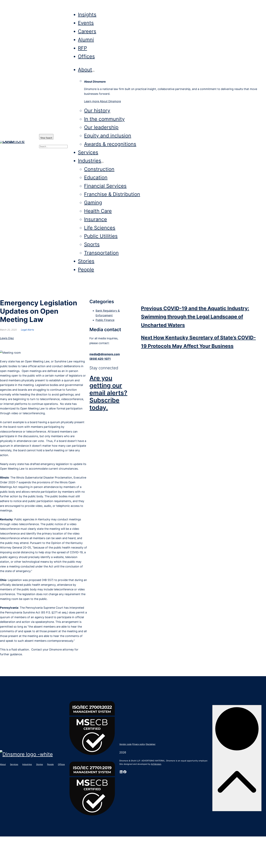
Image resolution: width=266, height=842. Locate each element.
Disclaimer (150, 744)
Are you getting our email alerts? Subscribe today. (108, 392)
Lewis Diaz (7, 338)
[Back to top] (237, 758)
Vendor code (125, 744)
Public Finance (105, 320)
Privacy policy (138, 744)
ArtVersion (156, 764)
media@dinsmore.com (104, 354)
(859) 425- (96, 358)
